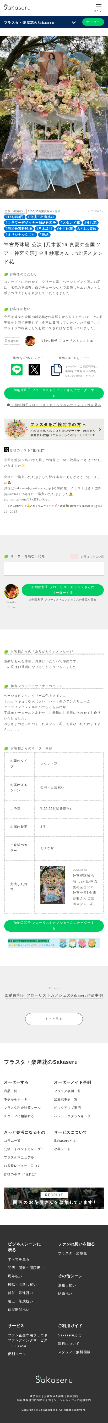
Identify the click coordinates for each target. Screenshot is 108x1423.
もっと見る (54, 1019)
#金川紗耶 (65, 228)
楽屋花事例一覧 (66, 1099)
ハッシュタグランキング (72, 1116)
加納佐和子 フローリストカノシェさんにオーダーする (54, 393)
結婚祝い (65, 1294)
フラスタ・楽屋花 (72, 1253)
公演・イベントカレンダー (24, 1149)
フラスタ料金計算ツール (22, 1108)
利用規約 (72, 1396)
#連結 (44, 235)
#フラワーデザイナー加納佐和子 (31, 222)
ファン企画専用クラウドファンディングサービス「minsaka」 (28, 1340)
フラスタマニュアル (19, 1157)
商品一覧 (10, 1091)
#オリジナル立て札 (20, 235)
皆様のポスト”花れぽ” (20, 1174)
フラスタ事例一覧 (67, 1091)
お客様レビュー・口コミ (22, 1166)
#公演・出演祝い (41, 217)
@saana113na (15, 494)
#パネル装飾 (86, 228)
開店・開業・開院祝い (26, 1268)
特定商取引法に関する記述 (34, 1400)
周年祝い (15, 1276)
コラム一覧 (12, 1141)
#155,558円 (15, 217)
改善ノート (62, 1149)
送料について (69, 1344)
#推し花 (90, 222)
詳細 (58, 211)
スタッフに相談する (19, 1116)
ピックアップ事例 (67, 1108)
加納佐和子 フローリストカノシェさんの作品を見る (62, 599)
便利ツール (17, 1354)
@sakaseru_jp (40, 488)
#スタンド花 (70, 222)
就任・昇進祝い (20, 1293)
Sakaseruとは (65, 1141)
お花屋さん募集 (54, 1396)
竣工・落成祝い (20, 1301)
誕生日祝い (67, 1285)
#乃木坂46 (44, 228)
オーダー (93, 22)
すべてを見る (19, 1259)
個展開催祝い (19, 1310)
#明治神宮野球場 (19, 228)
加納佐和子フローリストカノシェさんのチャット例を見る (55, 405)
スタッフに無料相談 (74, 1352)
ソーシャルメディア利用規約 (72, 1400)
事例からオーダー (17, 1099)
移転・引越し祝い (22, 1284)
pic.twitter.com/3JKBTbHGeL (27, 499)
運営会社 (35, 1396)
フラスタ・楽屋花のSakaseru (29, 23)
